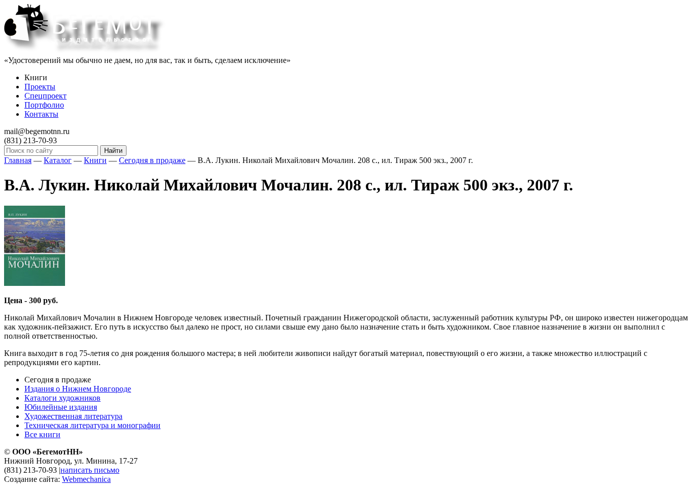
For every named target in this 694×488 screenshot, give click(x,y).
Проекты (39, 86)
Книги (95, 160)
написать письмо (89, 470)
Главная (17, 160)
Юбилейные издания (60, 407)
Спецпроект (45, 95)
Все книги (42, 434)
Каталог (58, 160)
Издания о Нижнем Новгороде (77, 388)
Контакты (41, 114)
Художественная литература (73, 416)
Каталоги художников (62, 398)
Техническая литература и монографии (92, 425)
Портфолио (44, 105)
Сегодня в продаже (152, 160)
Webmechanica (86, 479)
